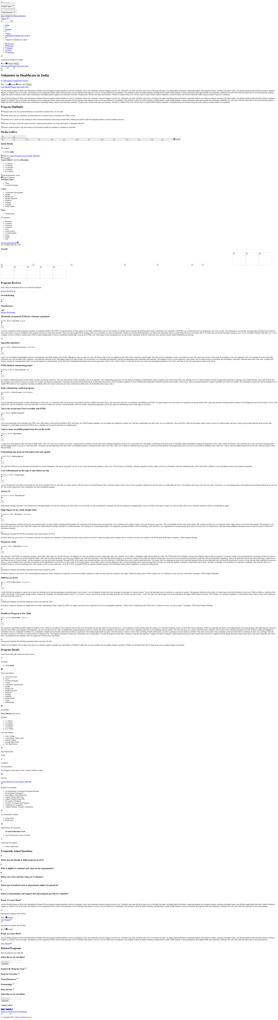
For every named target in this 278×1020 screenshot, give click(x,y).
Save (16, 64)
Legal (19, 1011)
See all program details (9, 243)
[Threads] (3, 1010)
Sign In (4, 19)
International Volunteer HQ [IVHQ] (17, 36)
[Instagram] (5, 1010)
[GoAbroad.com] (5, 2)
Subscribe (5, 964)
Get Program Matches (18, 16)
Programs (10, 52)
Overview (10, 44)
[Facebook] (2, 1010)
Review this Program (8, 291)
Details (9, 48)
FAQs (9, 50)
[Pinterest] (9, 1010)
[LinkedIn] (10, 1010)
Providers (8, 29)
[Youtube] (7, 1010)
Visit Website (5, 66)
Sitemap (24, 1011)
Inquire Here (16, 66)
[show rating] (2, 327)
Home (7, 25)
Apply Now (24, 66)
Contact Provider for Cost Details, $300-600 (24, 156)
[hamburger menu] (11, 21)
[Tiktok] (12, 1010)
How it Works (6, 16)
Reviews (10, 46)
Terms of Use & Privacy (9, 1011)
